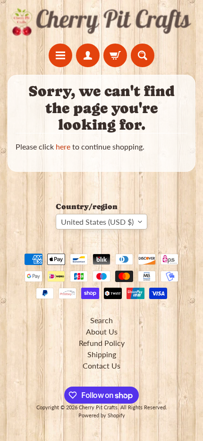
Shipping (101, 354)
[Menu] (60, 55)
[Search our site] (142, 55)
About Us (102, 331)
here (63, 146)
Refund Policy (102, 342)
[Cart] (115, 55)
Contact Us (101, 365)
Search (101, 320)
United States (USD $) (97, 221)
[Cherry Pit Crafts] (101, 22)
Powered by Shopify (101, 415)
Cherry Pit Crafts (98, 407)
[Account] (88, 55)
